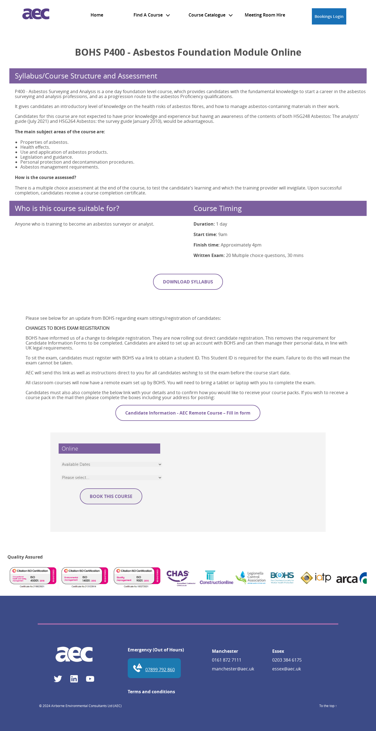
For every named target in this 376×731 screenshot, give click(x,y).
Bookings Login (329, 16)
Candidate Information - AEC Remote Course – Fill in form (187, 413)
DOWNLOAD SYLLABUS (188, 282)
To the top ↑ (328, 705)
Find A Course (148, 15)
